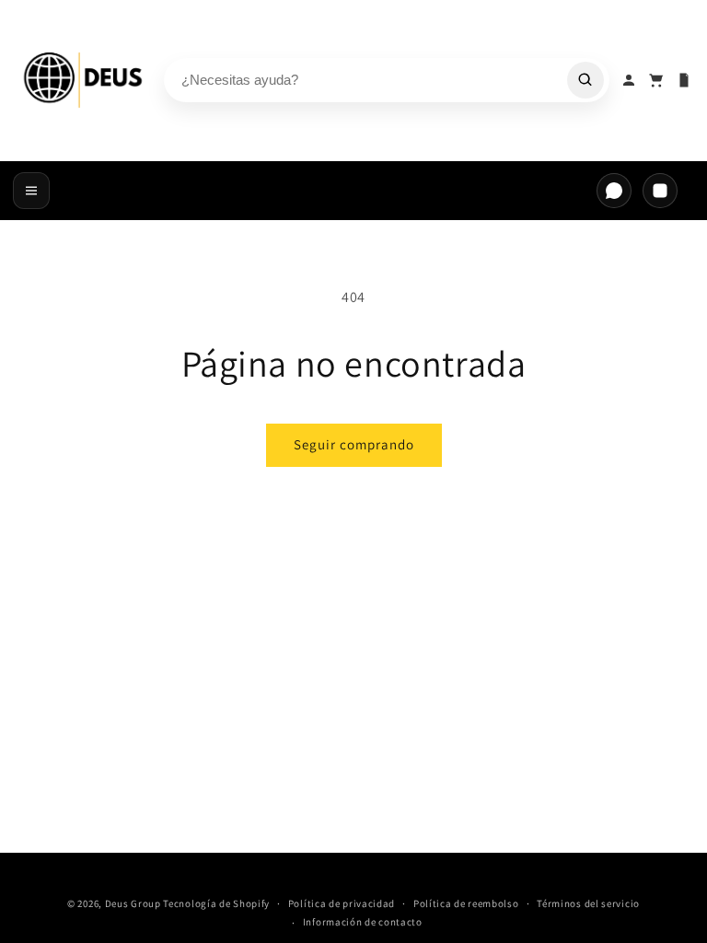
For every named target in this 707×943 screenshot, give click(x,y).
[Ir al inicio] (84, 80)
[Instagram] (660, 190)
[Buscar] (585, 80)
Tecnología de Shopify (216, 903)
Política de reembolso (466, 903)
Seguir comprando (354, 444)
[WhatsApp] (614, 190)
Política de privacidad (341, 903)
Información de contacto (363, 921)
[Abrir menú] (31, 190)
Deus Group (133, 903)
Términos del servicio (588, 903)
